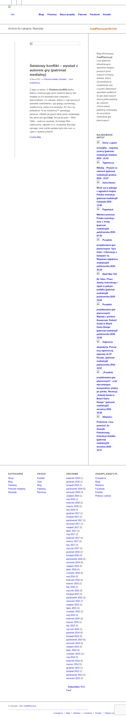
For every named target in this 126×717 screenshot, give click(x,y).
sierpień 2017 (72, 527)
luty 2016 (70, 587)
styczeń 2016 (72, 590)
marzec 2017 (72, 541)
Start (39, 482)
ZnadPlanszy (35, 83)
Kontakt (41, 478)
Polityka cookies (103, 496)
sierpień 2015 (72, 604)
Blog (10, 482)
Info (20, 706)
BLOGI (113, 28)
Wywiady (62, 79)
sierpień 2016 (72, 566)
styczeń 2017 (72, 548)
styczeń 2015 (72, 629)
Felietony (12, 485)
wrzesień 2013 (73, 678)
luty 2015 (70, 625)
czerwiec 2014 (73, 654)
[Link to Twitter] (14, 2)
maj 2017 (70, 534)
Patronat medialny (51, 79)
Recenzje (41, 492)
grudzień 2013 (73, 668)
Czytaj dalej (35, 137)
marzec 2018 (72, 506)
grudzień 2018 (73, 482)
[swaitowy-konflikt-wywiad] (55, 52)
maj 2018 (70, 499)
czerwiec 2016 (73, 573)
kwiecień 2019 (73, 478)
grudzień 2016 (73, 552)
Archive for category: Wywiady (25, 28)
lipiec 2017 (71, 531)
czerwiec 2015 (73, 611)
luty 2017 (70, 545)
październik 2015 (74, 597)
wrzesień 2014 (73, 643)
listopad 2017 (72, 517)
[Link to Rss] (23, 2)
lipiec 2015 (71, 608)
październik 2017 (74, 520)
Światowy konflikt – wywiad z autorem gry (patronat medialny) (54, 70)
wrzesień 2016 (73, 562)
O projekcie (100, 478)
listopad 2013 (72, 671)
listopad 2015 (72, 594)
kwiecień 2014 (73, 661)
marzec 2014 (72, 664)
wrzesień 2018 (73, 492)
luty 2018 (70, 509)
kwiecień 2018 (73, 502)
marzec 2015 (72, 622)
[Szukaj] (115, 14)
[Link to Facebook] (9, 2)
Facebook (100, 489)
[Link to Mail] (19, 2)
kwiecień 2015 (73, 618)
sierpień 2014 (72, 646)
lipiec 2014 (71, 650)
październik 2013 (74, 675)
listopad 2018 (72, 485)
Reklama (99, 485)
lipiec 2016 (71, 569)
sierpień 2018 (72, 496)
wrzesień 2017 (73, 524)
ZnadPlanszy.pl (98, 28)
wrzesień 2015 (73, 601)
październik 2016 (74, 559)
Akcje (11, 478)
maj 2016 (70, 576)
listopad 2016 (72, 555)
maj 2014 (70, 657)
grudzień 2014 (73, 632)
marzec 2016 (72, 583)
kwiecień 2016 (73, 580)
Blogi (97, 482)
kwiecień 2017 (73, 538)
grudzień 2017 (73, 513)
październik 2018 (74, 489)
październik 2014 (74, 639)
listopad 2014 (72, 636)
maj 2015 (70, 615)
